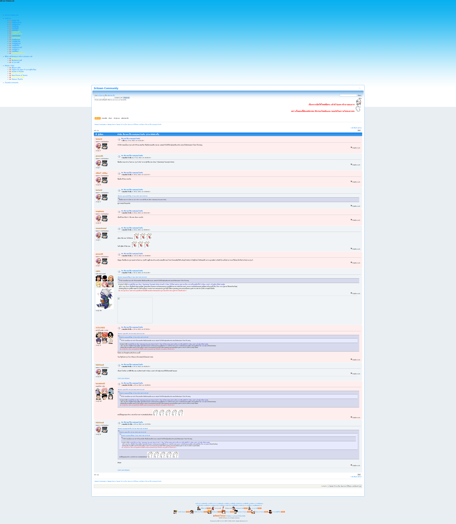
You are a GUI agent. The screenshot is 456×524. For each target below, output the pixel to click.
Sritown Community (106, 88)
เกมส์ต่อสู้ (14, 28)
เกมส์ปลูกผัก (220, 503)
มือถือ (243, 516)
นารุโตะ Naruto (182, 511)
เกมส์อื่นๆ (14, 51)
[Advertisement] (43, 7)
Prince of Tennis (259, 511)
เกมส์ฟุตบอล (16, 43)
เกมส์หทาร (15, 49)
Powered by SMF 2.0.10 (216, 521)
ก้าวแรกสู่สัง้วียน (276, 511)
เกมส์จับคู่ (14, 26)
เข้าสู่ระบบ (101, 95)
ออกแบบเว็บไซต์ (237, 516)
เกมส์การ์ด (15, 20)
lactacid (99, 139)
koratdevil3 (100, 383)
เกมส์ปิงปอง (15, 40)
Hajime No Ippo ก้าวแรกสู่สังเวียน (23, 70)
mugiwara (100, 211)
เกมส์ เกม (197, 503)
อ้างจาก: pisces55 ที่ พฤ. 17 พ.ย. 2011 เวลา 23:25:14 (132, 196)
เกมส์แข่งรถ (15, 24)
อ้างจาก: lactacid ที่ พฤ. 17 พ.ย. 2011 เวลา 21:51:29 (132, 277)
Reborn (228, 511)
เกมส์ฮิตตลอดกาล (257, 505)
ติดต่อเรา (230, 516)
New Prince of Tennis (19, 75)
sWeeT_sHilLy (101, 173)
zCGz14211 (100, 328)
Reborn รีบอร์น (17, 79)
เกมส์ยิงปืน (15, 45)
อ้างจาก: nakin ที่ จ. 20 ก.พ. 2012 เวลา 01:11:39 (131, 333)
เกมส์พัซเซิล (15, 41)
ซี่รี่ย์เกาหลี (204, 508)
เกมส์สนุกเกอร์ (16, 47)
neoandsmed (101, 228)
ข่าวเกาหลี (15, 62)
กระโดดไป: (324, 486)
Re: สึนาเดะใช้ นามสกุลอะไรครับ (132, 155)
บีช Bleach (214, 511)
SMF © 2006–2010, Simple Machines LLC (236, 521)
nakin (98, 271)
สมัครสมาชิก (111, 95)
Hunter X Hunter (17, 71)
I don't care (121, 378)
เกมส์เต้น (14, 30)
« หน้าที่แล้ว (354, 128)
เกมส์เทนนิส (15, 36)
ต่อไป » (360, 128)
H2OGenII (100, 365)
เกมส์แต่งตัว (204, 503)
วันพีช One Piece (199, 511)
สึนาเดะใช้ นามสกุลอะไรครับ (130, 138)
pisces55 (99, 156)
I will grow (127, 378)
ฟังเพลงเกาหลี (16, 60)
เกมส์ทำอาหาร (212, 503)
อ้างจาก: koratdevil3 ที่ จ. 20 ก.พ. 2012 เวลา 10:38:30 (133, 428)
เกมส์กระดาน (16, 22)
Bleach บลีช (16, 68)
